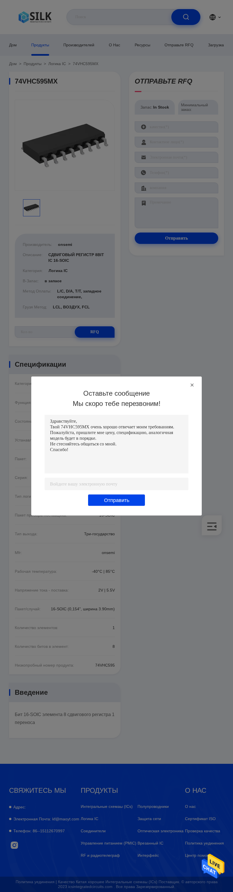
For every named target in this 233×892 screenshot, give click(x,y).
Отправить (116, 500)
